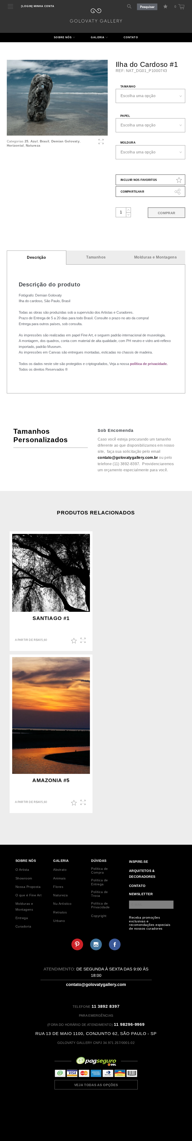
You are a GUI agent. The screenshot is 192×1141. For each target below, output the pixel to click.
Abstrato (59, 869)
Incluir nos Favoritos (139, 180)
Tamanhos (96, 257)
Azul (34, 141)
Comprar (166, 213)
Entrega (21, 918)
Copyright (98, 916)
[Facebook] (115, 944)
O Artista (22, 869)
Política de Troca (99, 894)
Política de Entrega (99, 882)
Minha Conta (37, 6)
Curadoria (23, 926)
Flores (58, 887)
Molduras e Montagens (155, 257)
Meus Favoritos (166, 6)
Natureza (33, 145)
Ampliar (83, 640)
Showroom (23, 878)
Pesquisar (147, 7)
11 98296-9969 (129, 1024)
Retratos (60, 912)
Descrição (36, 257)
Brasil (44, 141)
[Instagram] (96, 944)
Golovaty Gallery (96, 15)
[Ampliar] (101, 141)
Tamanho (127, 86)
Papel (125, 116)
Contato (131, 37)
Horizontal (15, 145)
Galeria (97, 37)
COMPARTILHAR (132, 191)
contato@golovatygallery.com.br (128, 458)
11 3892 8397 (106, 1006)
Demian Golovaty (65, 141)
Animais (59, 878)
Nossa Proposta (28, 887)
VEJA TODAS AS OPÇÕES (96, 1085)
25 (27, 141)
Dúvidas (98, 861)
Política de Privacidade (100, 905)
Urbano (59, 921)
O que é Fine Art (28, 895)
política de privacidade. (149, 364)
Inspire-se (138, 861)
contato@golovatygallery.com (96, 984)
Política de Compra (99, 870)
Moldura (128, 142)
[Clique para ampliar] (57, 98)
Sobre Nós (63, 37)
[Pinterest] (77, 944)
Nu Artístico (62, 903)
